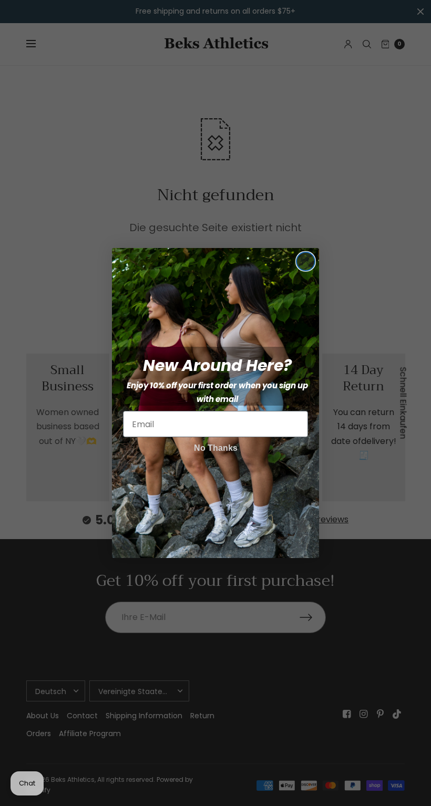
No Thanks (216, 447)
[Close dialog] (305, 261)
